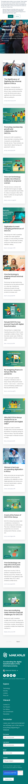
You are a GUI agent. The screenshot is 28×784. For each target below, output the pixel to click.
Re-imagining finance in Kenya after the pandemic (13, 372)
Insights (7, 120)
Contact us (6, 704)
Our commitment (8, 711)
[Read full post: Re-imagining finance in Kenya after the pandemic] (14, 358)
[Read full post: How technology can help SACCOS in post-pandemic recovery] (14, 551)
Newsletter (6, 714)
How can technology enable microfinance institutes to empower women (12, 180)
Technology (6, 688)
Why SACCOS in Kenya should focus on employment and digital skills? (13, 420)
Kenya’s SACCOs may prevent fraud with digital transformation (14, 324)
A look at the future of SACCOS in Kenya (12, 516)
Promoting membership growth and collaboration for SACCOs (13, 130)
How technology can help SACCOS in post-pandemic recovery (12, 565)
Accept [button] (10, 16)
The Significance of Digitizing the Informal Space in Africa (12, 81)
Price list (5, 695)
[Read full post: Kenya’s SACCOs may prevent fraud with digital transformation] (14, 311)
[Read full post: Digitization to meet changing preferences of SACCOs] (14, 215)
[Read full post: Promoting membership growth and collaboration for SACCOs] (14, 116)
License (5, 693)
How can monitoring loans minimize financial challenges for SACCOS (13, 612)
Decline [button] (17, 16)
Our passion (6, 707)
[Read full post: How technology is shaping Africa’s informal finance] (14, 263)
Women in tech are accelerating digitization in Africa (13, 469)
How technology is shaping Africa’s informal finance (13, 276)
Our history (6, 709)
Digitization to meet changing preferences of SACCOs (14, 229)
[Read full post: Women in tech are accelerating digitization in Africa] (14, 456)
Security (5, 690)
